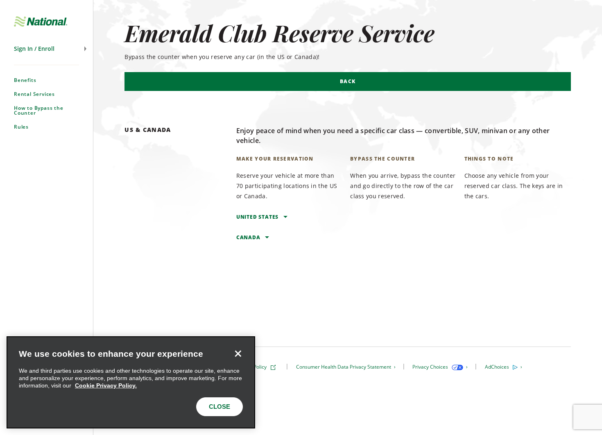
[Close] (238, 353)
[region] (131, 382)
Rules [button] (21, 126)
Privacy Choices (430, 366)
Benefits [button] (25, 80)
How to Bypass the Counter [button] (38, 110)
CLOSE (219, 406)
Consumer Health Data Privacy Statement (344, 366)
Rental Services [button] (34, 94)
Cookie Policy (252, 366)
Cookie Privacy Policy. (106, 385)
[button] (46, 49)
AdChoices (497, 366)
